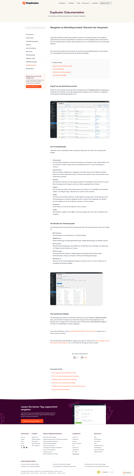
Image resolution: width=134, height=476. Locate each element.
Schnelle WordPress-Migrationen (50, 441)
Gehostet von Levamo (61, 473)
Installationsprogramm (32, 41)
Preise (78, 3)
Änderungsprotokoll (98, 445)
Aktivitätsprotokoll (31, 65)
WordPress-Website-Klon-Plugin (50, 453)
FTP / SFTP (75, 451)
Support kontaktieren (99, 449)
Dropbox (75, 441)
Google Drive (76, 439)
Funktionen (62, 3)
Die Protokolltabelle (58, 69)
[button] (75, 357)
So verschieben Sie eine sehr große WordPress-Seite (97, 466)
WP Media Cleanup (36, 439)
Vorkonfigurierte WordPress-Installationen (52, 447)
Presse (22, 441)
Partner (22, 443)
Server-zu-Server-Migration (49, 449)
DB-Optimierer (30, 68)
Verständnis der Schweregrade (62, 72)
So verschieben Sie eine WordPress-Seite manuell (64, 466)
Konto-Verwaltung (31, 48)
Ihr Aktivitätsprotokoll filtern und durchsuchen (82, 331)
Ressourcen (85, 3)
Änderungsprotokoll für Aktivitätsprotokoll (64, 373)
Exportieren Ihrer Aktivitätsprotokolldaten (64, 383)
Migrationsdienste (98, 451)
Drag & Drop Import (47, 451)
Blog (95, 437)
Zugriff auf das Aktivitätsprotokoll (62, 66)
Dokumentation (97, 439)
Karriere (22, 439)
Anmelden (95, 3)
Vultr (74, 445)
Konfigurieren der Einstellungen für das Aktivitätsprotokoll (68, 386)
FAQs (95, 443)
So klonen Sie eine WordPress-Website (61, 464)
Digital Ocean (76, 447)
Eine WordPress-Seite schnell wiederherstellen (95, 464)
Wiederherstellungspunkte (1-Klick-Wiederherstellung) (55, 439)
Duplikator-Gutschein (52, 473)
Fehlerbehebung (30, 55)
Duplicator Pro (35, 437)
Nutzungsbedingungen (25, 473)
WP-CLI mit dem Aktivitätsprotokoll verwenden (65, 376)
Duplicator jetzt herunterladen (31, 421)
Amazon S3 (75, 437)
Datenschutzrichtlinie (35, 473)
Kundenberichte (97, 447)
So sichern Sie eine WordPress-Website (30, 464)
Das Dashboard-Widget (59, 75)
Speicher (28, 44)
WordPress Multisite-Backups (50, 443)
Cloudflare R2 (76, 449)
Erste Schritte (29, 34)
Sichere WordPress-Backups (49, 437)
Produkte (71, 3)
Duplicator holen (104, 3)
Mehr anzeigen (76, 453)
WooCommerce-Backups (49, 445)
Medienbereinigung (31, 61)
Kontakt (22, 445)
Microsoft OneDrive (77, 443)
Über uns (23, 437)
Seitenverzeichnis (43, 473)
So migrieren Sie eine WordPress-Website (30, 466)
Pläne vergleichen (36, 445)
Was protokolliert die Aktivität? (61, 389)
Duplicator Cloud (30, 58)
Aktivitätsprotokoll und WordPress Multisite (64, 379)
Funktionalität (29, 38)
